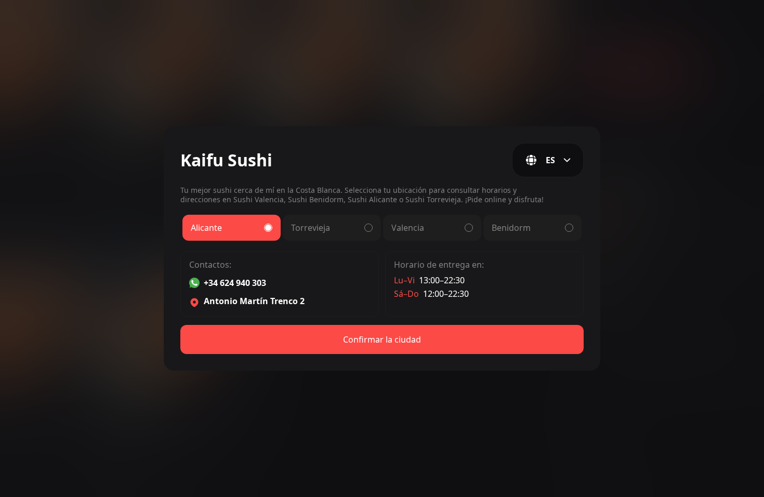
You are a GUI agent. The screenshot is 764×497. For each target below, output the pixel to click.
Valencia (407, 227)
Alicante (206, 227)
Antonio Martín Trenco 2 (254, 301)
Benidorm (511, 227)
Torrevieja (310, 227)
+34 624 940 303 (235, 283)
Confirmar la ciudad (382, 339)
